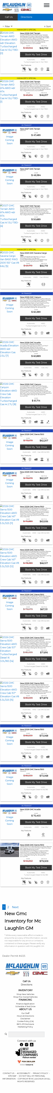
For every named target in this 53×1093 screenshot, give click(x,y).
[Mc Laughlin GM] (16, 7)
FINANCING (25, 1000)
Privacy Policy (41, 1073)
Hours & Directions (25, 1016)
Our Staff (25, 1013)
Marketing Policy (25, 1027)
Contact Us (9, 1073)
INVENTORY (25, 990)
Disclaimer (25, 1019)
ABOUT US (25, 1009)
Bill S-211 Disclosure (25, 1024)
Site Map (12, 1076)
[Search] (5, 1034)
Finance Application (25, 1004)
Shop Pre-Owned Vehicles (25, 997)
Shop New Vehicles (25, 994)
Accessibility (24, 1073)
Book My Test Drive (36, 54)
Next (15, 907)
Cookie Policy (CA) (25, 1021)
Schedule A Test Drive (25, 1006)
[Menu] (47, 5)
